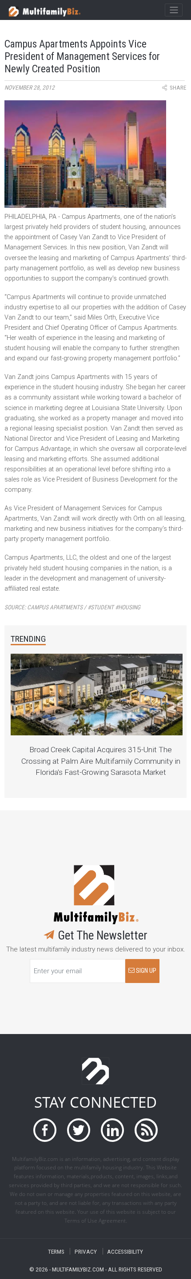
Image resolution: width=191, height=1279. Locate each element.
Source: (72, 607)
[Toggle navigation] (173, 10)
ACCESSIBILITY (125, 1251)
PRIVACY (86, 1251)
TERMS (56, 1251)
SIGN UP (145, 971)
